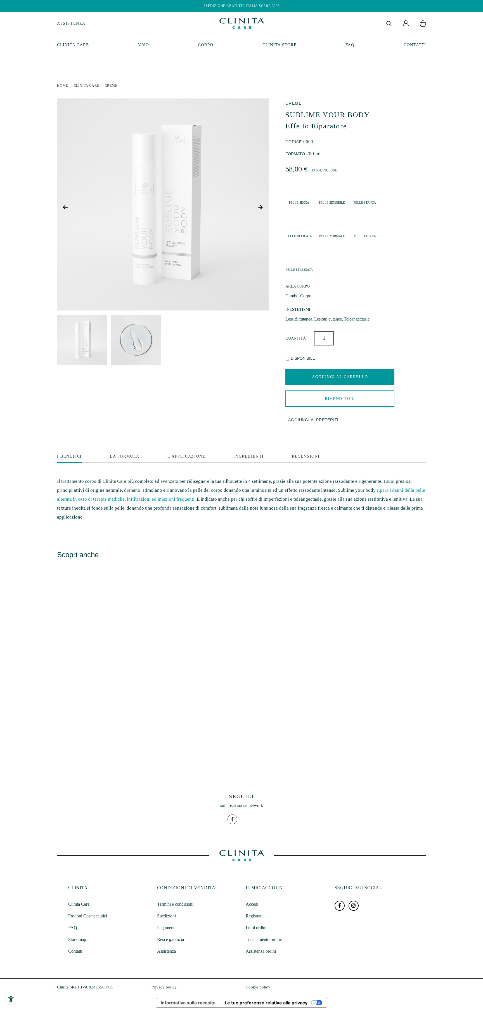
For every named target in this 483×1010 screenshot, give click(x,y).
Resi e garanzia (170, 939)
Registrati (254, 916)
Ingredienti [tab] (248, 456)
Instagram (354, 906)
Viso (143, 45)
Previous (66, 207)
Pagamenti (166, 927)
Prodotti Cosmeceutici (87, 916)
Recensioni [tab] (306, 456)
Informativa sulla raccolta (188, 1003)
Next (261, 207)
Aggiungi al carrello (340, 377)
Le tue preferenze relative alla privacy (266, 1003)
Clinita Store (279, 45)
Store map (77, 939)
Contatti (415, 45)
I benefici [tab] (69, 456)
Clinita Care (73, 45)
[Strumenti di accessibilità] (11, 999)
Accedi (252, 904)
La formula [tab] (124, 456)
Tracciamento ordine (264, 939)
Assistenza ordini (261, 951)
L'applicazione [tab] (186, 456)
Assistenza (71, 23)
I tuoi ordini (256, 927)
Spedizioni (166, 916)
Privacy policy (164, 987)
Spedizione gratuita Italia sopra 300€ (241, 6)
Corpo (205, 45)
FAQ (349, 45)
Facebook (340, 906)
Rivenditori (340, 399)
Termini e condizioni (175, 904)
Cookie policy (258, 987)
